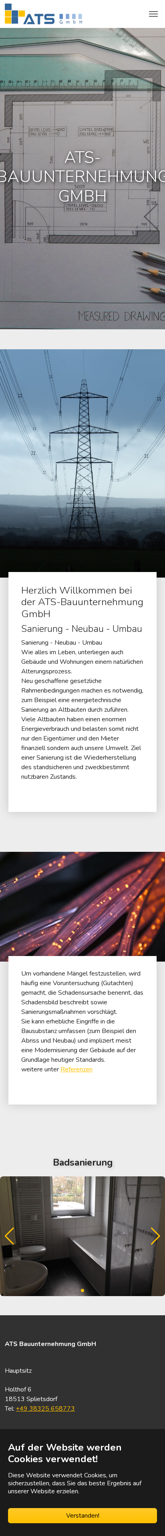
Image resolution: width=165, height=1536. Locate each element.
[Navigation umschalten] (153, 14)
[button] (155, 1236)
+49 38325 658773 (45, 1408)
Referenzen (76, 1069)
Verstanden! (82, 1515)
